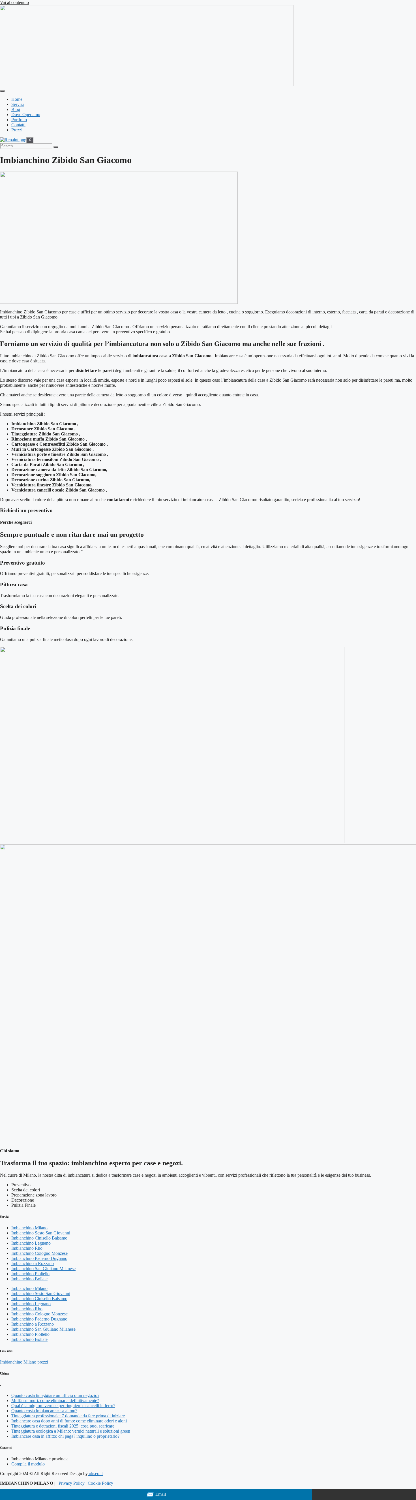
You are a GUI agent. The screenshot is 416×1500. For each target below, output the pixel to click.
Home (16, 99)
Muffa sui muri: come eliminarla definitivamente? (55, 1400)
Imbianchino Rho (26, 1248)
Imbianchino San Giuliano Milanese (43, 1268)
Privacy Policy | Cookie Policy (86, 1483)
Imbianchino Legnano (31, 1243)
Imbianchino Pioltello (30, 1273)
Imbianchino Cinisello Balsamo (39, 1238)
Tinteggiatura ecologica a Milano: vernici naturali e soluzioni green (70, 1431)
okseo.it (95, 1473)
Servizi (17, 104)
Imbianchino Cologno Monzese (39, 1253)
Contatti (18, 124)
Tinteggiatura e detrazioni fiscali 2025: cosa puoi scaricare (62, 1426)
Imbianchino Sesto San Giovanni (40, 1232)
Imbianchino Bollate (29, 1278)
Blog (15, 109)
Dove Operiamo (25, 114)
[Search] (55, 147)
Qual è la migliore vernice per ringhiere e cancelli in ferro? (63, 1405)
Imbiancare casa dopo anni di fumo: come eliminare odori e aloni (69, 1420)
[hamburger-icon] (2, 91)
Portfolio (19, 119)
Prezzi (16, 129)
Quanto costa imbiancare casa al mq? (44, 1410)
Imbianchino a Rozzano (32, 1263)
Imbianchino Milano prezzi (24, 1362)
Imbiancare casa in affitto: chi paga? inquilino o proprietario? (65, 1436)
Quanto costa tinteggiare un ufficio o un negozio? (55, 1395)
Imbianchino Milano (29, 1227)
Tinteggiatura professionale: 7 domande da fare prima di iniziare (68, 1415)
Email (156, 1494)
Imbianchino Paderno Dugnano (39, 1258)
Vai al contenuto (14, 2)
